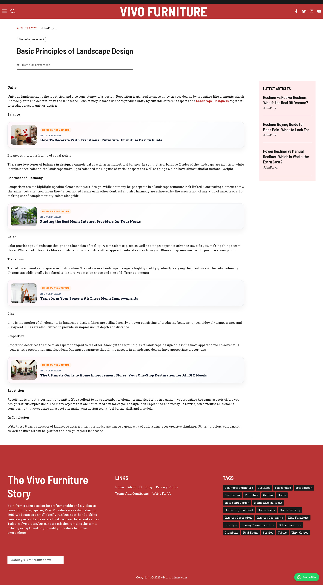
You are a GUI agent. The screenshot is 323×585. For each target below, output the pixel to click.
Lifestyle (231, 525)
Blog (148, 487)
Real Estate (250, 532)
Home (119, 487)
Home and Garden (237, 502)
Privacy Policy (167, 487)
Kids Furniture (298, 517)
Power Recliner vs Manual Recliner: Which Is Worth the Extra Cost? (286, 156)
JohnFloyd (48, 28)
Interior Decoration (238, 517)
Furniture (252, 495)
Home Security (290, 510)
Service (268, 532)
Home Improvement (31, 39)
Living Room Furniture (258, 525)
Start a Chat (309, 577)
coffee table (283, 487)
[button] (13, 11)
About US (135, 487)
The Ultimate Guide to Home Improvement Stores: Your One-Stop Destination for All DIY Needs (123, 375)
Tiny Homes (299, 532)
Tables (282, 532)
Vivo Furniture (163, 11)
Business (264, 487)
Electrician (232, 495)
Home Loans (266, 510)
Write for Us (161, 493)
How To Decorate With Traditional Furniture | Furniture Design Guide (101, 140)
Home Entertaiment (268, 502)
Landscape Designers (212, 101)
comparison (304, 487)
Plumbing (232, 532)
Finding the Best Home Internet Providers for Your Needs (90, 221)
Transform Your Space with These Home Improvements (89, 298)
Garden (268, 495)
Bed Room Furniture (239, 487)
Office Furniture (290, 525)
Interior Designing (270, 517)
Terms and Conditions (132, 493)
